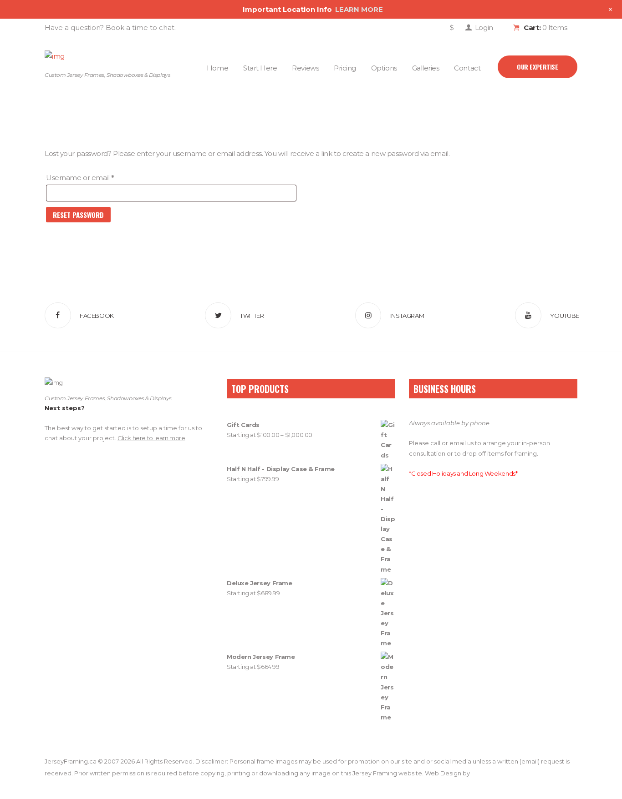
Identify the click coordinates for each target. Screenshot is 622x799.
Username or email (95, 177)
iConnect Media (493, 773)
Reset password (78, 215)
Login (484, 27)
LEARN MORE (359, 9)
